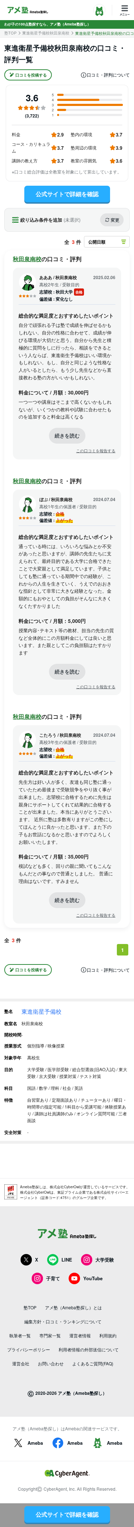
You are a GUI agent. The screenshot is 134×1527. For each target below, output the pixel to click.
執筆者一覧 (20, 1335)
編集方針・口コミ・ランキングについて (62, 1321)
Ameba (35, 1442)
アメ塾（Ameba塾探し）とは (73, 1307)
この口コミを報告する (95, 450)
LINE (66, 1259)
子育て (53, 1278)
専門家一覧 (50, 1335)
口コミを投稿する (31, 75)
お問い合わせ (51, 1363)
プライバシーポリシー (28, 1349)
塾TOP (10, 33)
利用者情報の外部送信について (89, 1349)
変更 (115, 220)
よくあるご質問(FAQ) (92, 1363)
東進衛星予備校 (41, 1011)
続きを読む (67, 435)
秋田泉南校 (27, 259)
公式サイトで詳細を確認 (67, 194)
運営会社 (20, 1363)
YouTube (93, 1278)
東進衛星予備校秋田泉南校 (45, 33)
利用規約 (107, 1335)
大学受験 (104, 1259)
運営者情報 (80, 1335)
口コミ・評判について (108, 75)
